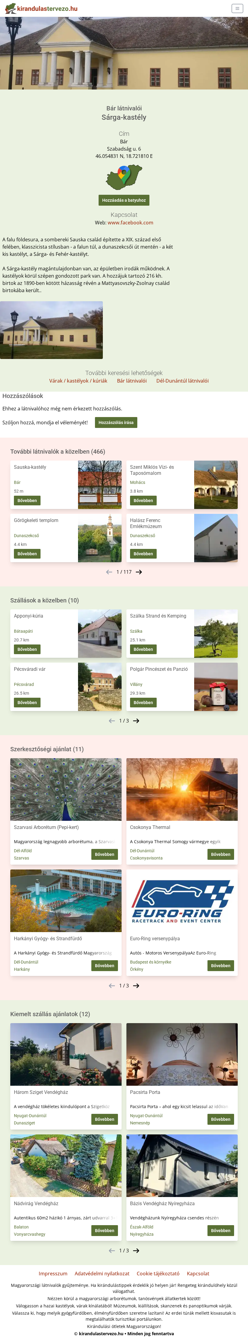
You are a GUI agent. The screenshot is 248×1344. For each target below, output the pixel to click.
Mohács (137, 482)
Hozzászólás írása (116, 422)
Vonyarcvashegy (29, 1234)
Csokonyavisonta (146, 858)
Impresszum (53, 1273)
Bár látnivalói (132, 380)
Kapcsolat (198, 1273)
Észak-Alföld (141, 1227)
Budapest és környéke (150, 962)
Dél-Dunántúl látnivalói (182, 380)
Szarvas (21, 858)
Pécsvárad (24, 684)
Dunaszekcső (26, 535)
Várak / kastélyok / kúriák (78, 380)
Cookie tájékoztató (158, 1273)
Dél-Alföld (23, 850)
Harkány (22, 969)
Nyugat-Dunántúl (30, 1115)
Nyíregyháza (142, 1234)
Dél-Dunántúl (142, 850)
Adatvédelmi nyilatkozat (102, 1273)
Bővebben (27, 500)
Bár (17, 482)
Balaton (21, 1227)
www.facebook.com (130, 222)
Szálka (136, 631)
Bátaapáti (23, 631)
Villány (136, 684)
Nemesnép (140, 1123)
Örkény (136, 969)
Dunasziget (24, 1123)
